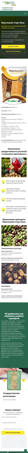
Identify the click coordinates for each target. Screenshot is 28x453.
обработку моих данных (16, 428)
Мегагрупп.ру (18, 452)
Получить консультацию (13, 51)
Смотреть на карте (13, 46)
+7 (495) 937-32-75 (7, 8)
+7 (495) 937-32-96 (7, 9)
